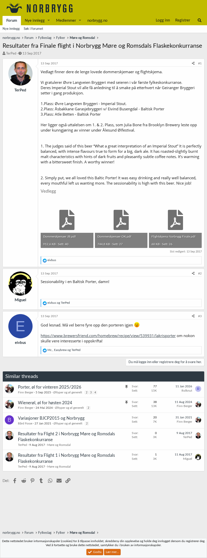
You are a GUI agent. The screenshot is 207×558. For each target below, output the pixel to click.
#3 (200, 316)
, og (64, 349)
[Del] (193, 63)
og (58, 302)
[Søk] (199, 20)
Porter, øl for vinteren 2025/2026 (49, 387)
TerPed (11, 53)
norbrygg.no (97, 20)
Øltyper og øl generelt (67, 392)
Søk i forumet (33, 29)
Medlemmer (66, 20)
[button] (48, 20)
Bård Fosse (25, 423)
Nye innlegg (35, 20)
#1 (200, 63)
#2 (200, 273)
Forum (11, 20)
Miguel (187, 458)
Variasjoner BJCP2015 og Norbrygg (51, 418)
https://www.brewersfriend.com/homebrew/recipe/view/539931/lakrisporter (108, 335)
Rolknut (187, 390)
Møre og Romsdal (59, 444)
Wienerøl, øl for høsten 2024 (45, 403)
